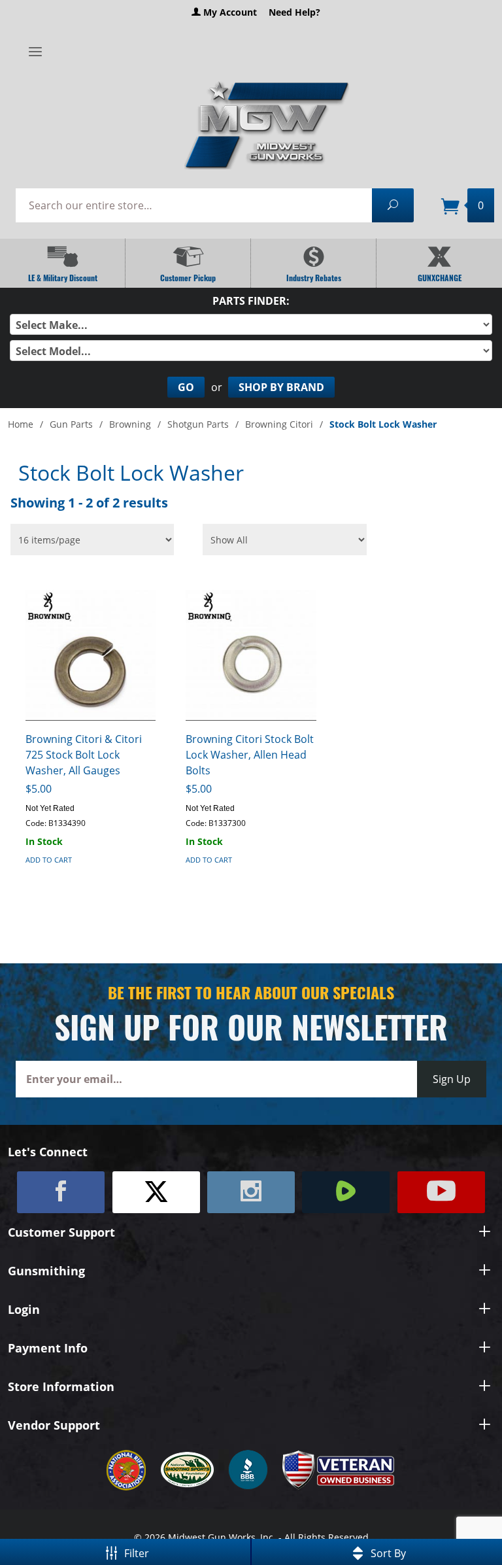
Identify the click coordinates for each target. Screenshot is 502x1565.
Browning (130, 424)
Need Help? (294, 12)
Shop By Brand (281, 387)
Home (20, 424)
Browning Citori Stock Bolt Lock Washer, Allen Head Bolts (250, 755)
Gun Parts (71, 424)
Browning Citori (279, 424)
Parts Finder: (251, 301)
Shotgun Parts (198, 424)
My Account (229, 12)
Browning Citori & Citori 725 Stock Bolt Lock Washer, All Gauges (83, 755)
